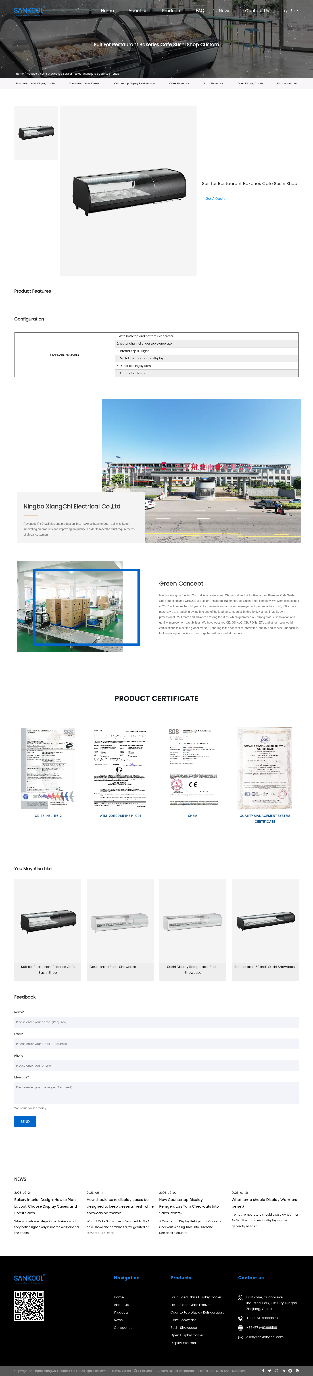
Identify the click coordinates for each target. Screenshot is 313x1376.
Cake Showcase (179, 83)
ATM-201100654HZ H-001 (265, 815)
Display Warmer (287, 83)
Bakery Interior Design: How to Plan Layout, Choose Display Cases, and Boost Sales (45, 1206)
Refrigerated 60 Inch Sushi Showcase (264, 967)
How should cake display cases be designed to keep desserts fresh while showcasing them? (120, 1206)
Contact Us (257, 11)
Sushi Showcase (50, 74)
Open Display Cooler (250, 83)
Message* (21, 1077)
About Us (138, 11)
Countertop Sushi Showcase (112, 967)
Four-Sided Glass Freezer (84, 83)
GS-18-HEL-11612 (192, 815)
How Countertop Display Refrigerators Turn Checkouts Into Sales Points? (189, 1206)
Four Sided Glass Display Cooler (35, 83)
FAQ (200, 11)
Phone (18, 1055)
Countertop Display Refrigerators (134, 83)
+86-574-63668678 (262, 1318)
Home (107, 11)
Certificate (120, 815)
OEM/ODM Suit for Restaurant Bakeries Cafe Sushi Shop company (228, 600)
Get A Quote (216, 198)
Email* (19, 1034)
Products (171, 11)
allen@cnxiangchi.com (265, 1337)
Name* (19, 1012)
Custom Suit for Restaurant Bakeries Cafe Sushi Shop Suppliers (200, 1370)
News (225, 11)
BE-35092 (48, 815)
